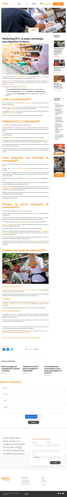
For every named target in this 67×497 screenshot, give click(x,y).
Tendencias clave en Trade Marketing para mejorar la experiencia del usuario (59, 51)
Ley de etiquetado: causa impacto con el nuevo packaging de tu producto (53, 369)
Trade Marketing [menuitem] (25, 480)
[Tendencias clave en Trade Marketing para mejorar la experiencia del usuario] (59, 47)
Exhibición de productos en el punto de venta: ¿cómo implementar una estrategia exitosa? (59, 128)
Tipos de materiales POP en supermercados (59, 105)
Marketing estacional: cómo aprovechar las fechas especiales (58, 85)
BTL (31, 349)
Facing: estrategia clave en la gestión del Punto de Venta (59, 137)
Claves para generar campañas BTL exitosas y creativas (10, 368)
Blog (27, 4)
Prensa (41, 4)
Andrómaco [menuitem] (43, 480)
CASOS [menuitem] (42, 477)
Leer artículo (57, 56)
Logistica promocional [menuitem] (26, 484)
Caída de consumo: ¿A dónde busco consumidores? (59, 69)
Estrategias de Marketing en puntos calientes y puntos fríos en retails (59, 112)
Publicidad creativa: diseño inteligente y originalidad (30, 368)
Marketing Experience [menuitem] (26, 481)
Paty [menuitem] (42, 482)
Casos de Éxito (34, 4)
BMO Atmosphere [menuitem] (25, 482)
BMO (26, 349)
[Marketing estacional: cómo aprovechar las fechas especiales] (59, 81)
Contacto (58, 3)
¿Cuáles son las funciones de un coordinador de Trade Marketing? (59, 119)
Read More (4, 373)
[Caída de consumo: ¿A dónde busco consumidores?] (59, 65)
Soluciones (19, 4)
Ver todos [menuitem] (43, 484)
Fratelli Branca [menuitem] (44, 481)
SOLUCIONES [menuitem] (25, 477)
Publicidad (36, 349)
